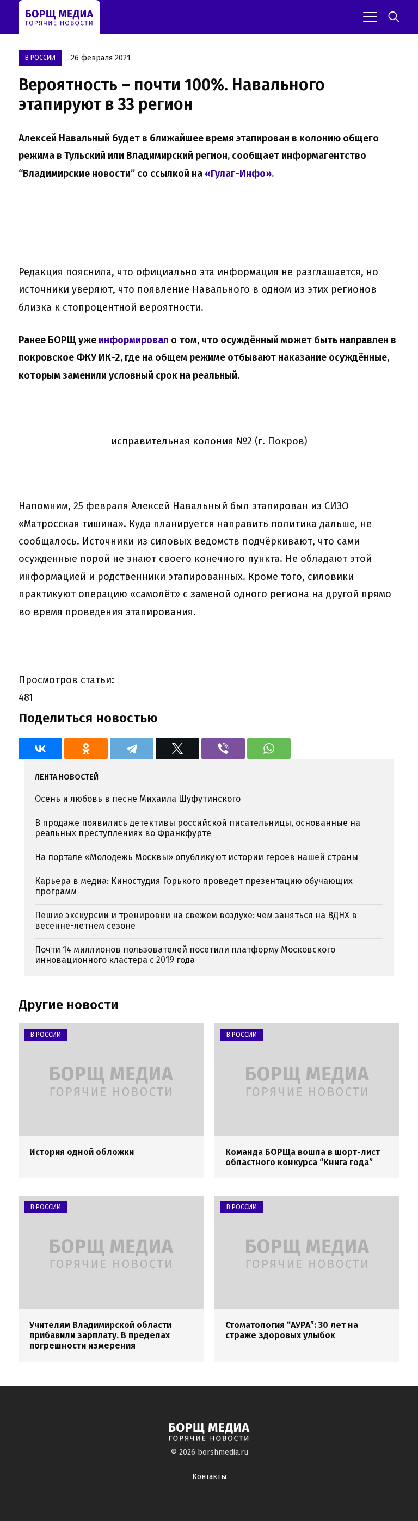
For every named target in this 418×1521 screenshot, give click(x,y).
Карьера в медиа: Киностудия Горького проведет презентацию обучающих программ (194, 886)
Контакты (209, 1476)
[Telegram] (131, 748)
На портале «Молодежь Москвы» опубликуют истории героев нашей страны (196, 857)
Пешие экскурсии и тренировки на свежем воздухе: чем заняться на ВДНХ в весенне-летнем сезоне (196, 920)
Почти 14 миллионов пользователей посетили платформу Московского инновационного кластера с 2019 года (185, 954)
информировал (134, 340)
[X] (177, 748)
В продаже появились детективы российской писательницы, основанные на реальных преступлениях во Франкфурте (197, 828)
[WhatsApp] (269, 748)
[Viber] (223, 748)
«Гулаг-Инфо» (238, 174)
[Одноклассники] (86, 748)
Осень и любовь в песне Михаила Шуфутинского (138, 799)
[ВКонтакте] (40, 748)
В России (40, 57)
